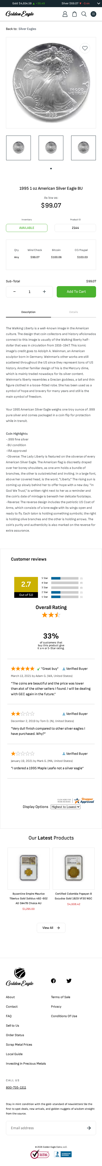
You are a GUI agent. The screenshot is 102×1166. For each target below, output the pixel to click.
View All (47, 928)
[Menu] (93, 14)
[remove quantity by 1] (14, 292)
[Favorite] (85, 48)
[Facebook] (55, 981)
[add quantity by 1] (44, 292)
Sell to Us (12, 1026)
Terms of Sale (60, 997)
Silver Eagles (27, 29)
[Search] (84, 14)
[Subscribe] (89, 1128)
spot (18, 1109)
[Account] (65, 14)
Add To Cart (76, 291)
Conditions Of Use (64, 1016)
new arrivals (36, 1109)
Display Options (35, 807)
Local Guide (14, 1054)
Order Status (15, 1035)
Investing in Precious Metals (26, 1064)
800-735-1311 (16, 1088)
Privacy (56, 1007)
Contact (12, 1007)
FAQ (9, 1016)
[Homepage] (20, 14)
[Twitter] (71, 981)
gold (48, 1104)
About (10, 997)
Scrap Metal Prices (19, 1045)
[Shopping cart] (74, 14)
